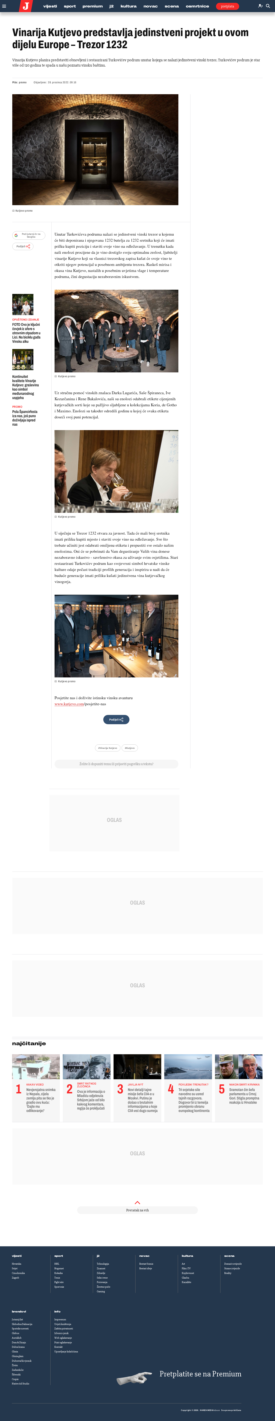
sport (58, 1256)
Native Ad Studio (20, 1383)
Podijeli (21, 246)
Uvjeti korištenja (62, 1324)
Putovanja (102, 1282)
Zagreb (15, 1277)
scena (229, 1256)
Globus (15, 1333)
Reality (227, 1273)
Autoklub (17, 1338)
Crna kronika (18, 1273)
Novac (151, 6)
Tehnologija (103, 1263)
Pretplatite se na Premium (200, 1374)
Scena (172, 6)
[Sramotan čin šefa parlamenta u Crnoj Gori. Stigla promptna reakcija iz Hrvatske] (239, 1067)
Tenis (57, 1277)
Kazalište (186, 1282)
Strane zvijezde (232, 1268)
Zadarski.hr (18, 1370)
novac (144, 1256)
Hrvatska (16, 1263)
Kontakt (58, 1347)
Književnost (188, 1273)
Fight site (59, 1282)
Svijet (15, 1268)
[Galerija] (95, 149)
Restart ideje (145, 1268)
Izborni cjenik (61, 1333)
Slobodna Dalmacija (22, 1324)
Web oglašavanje (63, 1338)
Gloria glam (17, 1356)
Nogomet (59, 1268)
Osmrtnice (197, 6)
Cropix (15, 1379)
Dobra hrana (18, 1347)
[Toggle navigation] (3, 5)
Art (183, 1263)
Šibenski (16, 1374)
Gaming (101, 1291)
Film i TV (186, 1268)
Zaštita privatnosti (63, 1328)
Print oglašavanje (63, 1342)
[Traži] (268, 6)
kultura (187, 1256)
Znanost (101, 1268)
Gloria (15, 1351)
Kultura (129, 6)
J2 (112, 6)
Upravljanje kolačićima (66, 1351)
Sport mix (59, 1286)
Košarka (58, 1273)
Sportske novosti (20, 1328)
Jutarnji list (17, 1319)
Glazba (185, 1277)
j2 (98, 1256)
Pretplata (227, 6)
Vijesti (50, 6)
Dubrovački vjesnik (21, 1360)
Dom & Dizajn (19, 1342)
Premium (93, 6)
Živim (15, 1365)
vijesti (17, 1256)
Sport (70, 6)
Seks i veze (102, 1277)
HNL (56, 1263)
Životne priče (103, 1286)
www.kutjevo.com (69, 703)
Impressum (60, 1319)
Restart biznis (146, 1263)
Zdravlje (101, 1273)
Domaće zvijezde (233, 1263)
